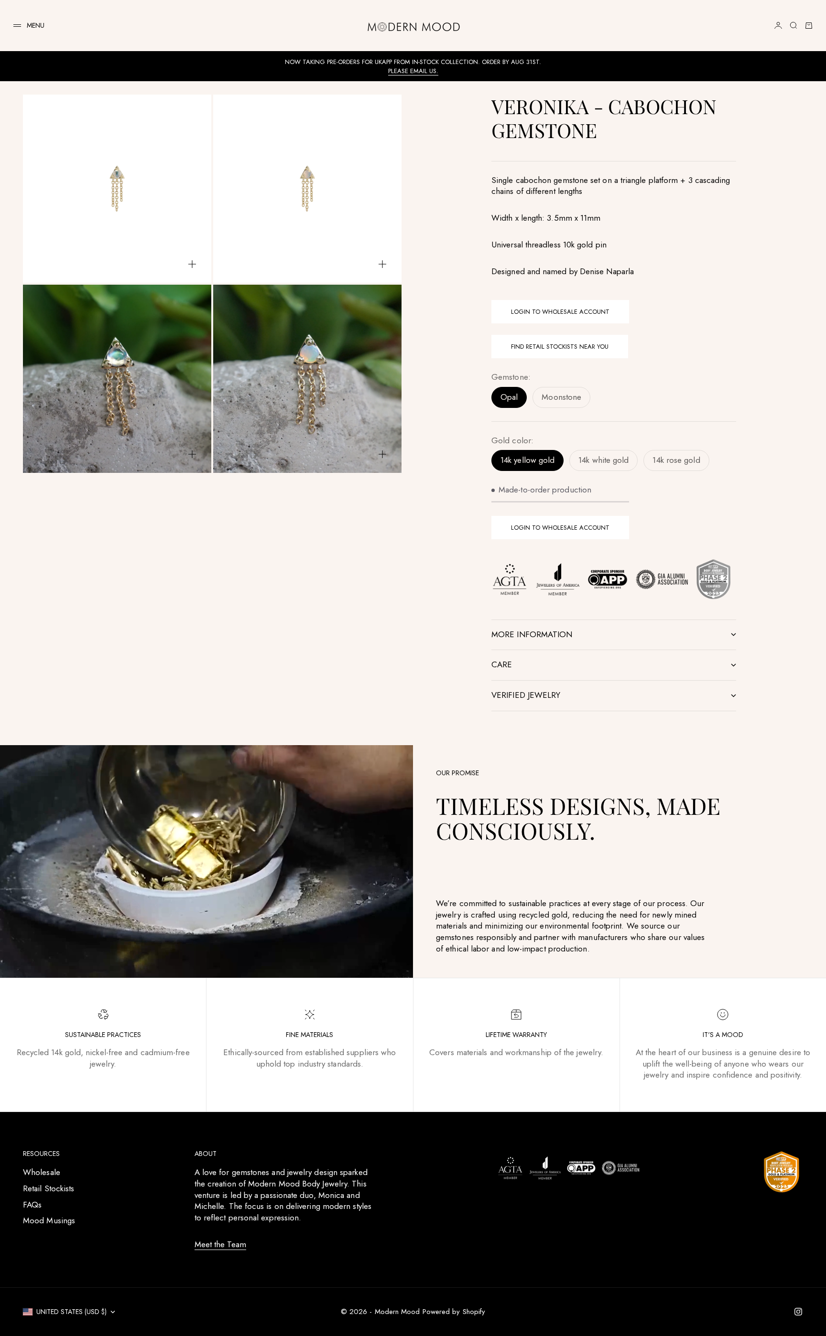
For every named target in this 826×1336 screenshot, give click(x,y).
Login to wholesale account (560, 311)
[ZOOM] (192, 264)
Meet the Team (220, 1244)
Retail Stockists (48, 1188)
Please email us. (413, 70)
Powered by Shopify (454, 1311)
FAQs (32, 1204)
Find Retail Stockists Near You (560, 346)
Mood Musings (49, 1220)
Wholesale (41, 1172)
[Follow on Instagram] (798, 1311)
